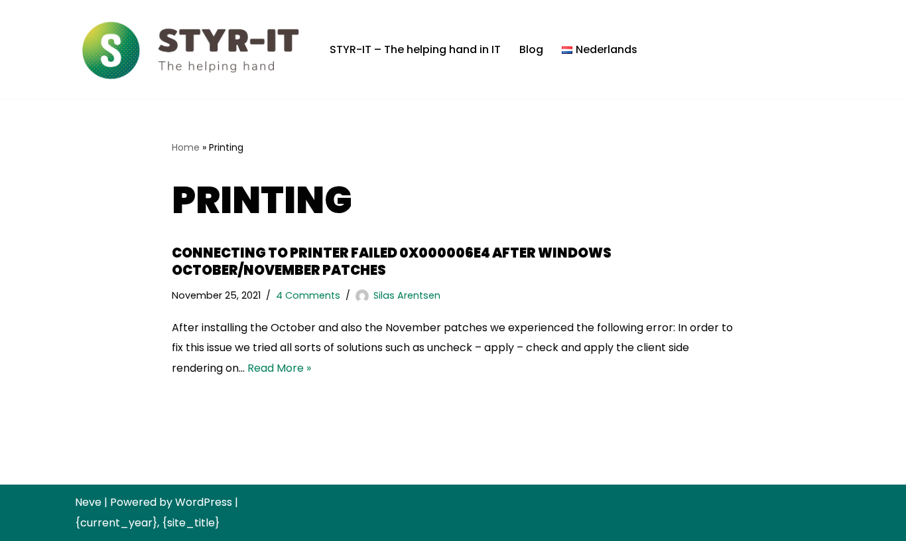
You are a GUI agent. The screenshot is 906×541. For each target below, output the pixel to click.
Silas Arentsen (406, 295)
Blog (531, 49)
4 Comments (308, 295)
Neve (88, 502)
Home (186, 147)
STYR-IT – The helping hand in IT (415, 49)
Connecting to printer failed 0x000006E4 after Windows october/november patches (392, 261)
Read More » (279, 368)
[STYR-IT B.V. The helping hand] (191, 49)
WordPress (203, 502)
